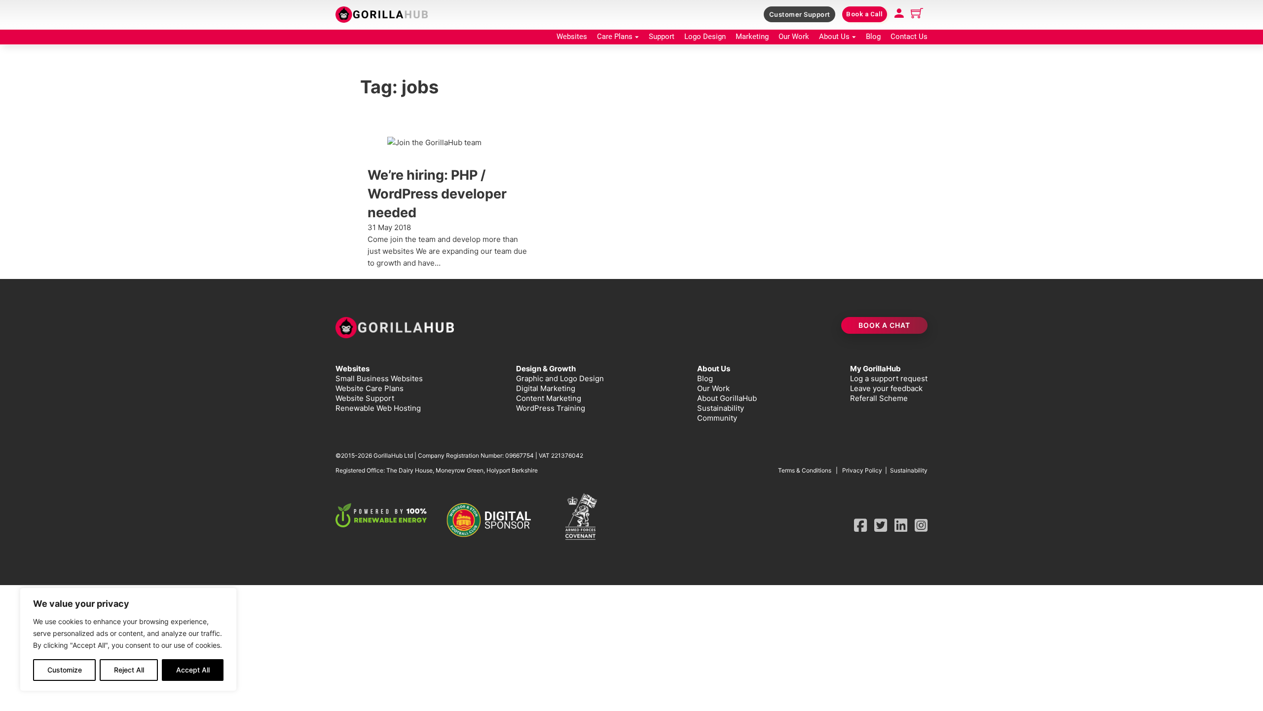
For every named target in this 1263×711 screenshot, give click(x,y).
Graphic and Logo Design (560, 378)
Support (661, 36)
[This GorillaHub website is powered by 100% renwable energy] (381, 515)
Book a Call (864, 14)
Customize (64, 670)
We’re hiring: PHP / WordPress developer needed (437, 194)
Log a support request (889, 378)
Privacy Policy (862, 470)
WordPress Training (550, 408)
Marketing (752, 36)
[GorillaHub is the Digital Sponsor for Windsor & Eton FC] (492, 520)
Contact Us (909, 36)
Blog (873, 36)
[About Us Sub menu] (854, 37)
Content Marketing (548, 398)
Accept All (193, 670)
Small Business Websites (379, 378)
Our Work (794, 36)
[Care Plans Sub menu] (637, 37)
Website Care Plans (369, 388)
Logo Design (705, 36)
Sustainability (720, 408)
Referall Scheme (879, 398)
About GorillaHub (727, 398)
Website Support (364, 398)
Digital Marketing (545, 388)
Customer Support (799, 14)
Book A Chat (884, 325)
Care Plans (614, 36)
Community (717, 418)
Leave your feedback (886, 388)
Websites (572, 36)
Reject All (129, 670)
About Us (834, 36)
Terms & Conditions (804, 470)
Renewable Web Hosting (378, 408)
